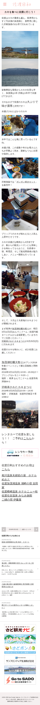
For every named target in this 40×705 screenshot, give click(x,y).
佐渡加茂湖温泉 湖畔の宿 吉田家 (20, 485)
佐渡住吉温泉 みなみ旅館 (17, 495)
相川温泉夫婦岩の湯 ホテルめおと (19, 477)
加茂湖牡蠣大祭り (20, 328)
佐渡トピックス (26, 529)
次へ (36, 529)
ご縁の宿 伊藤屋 (11, 499)
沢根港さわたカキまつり (13, 341)
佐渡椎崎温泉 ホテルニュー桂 (20, 491)
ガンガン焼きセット (25, 182)
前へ (4, 529)
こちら (27, 438)
